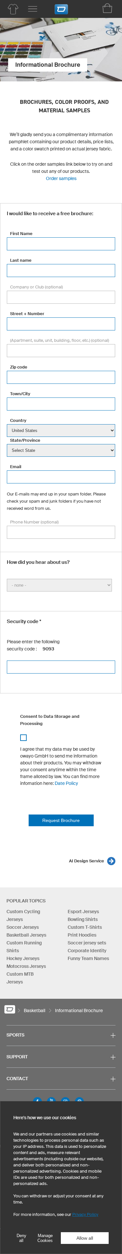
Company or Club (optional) (36, 287)
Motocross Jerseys (26, 966)
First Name (21, 233)
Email (15, 466)
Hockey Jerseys (23, 958)
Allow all (84, 1238)
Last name (21, 260)
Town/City (20, 393)
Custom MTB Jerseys (20, 977)
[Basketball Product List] (13, 9)
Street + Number (27, 313)
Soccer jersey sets (87, 942)
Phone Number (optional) (34, 522)
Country (18, 420)
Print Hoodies (82, 935)
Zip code (18, 367)
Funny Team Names (88, 958)
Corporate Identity (87, 950)
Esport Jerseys (83, 911)
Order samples (61, 178)
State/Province (25, 440)
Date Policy (66, 783)
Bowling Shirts (83, 919)
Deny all (21, 1238)
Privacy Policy (85, 1214)
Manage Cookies (45, 1238)
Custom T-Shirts (85, 927)
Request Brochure (61, 820)
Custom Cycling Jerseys (23, 915)
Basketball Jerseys (26, 935)
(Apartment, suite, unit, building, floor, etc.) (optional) (59, 340)
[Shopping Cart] (107, 8)
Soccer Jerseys (23, 927)
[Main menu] (32, 9)
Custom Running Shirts (24, 946)
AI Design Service (86, 860)
